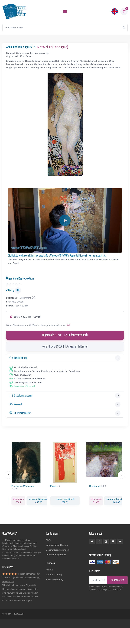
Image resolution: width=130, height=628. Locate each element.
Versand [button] (18, 404)
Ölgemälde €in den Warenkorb (65, 335)
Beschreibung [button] (20, 357)
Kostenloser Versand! (24, 386)
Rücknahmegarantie (56, 554)
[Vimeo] (113, 541)
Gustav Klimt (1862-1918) (52, 47)
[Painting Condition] (33, 297)
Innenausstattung (54, 579)
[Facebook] (99, 541)
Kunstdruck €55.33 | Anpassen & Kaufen (65, 346)
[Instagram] (106, 541)
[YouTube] (120, 541)
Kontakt (49, 569)
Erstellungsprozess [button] (23, 395)
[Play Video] (65, 220)
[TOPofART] (14, 11)
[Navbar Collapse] (65, 11)
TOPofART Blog (54, 574)
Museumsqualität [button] (22, 413)
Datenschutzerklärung (57, 545)
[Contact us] (69, 325)
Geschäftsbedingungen (57, 550)
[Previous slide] (8, 475)
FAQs (48, 540)
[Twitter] (92, 541)
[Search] (124, 27)
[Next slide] (121, 475)
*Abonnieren (117, 580)
